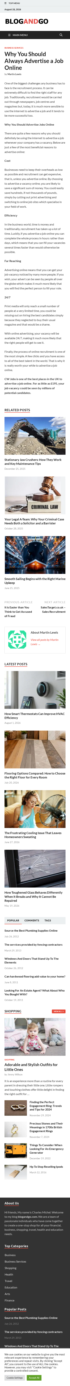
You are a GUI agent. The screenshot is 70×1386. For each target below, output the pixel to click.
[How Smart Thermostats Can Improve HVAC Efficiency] (35, 689)
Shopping (9, 1059)
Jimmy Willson (15, 1074)
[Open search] (61, 35)
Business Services (13, 48)
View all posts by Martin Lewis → (44, 642)
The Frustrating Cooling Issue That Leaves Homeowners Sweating (32, 835)
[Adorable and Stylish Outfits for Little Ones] (35, 1020)
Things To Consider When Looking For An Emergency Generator (47, 1148)
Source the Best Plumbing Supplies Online (31, 930)
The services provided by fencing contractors (33, 944)
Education (11, 1287)
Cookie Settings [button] (15, 1377)
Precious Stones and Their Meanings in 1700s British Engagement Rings (46, 1127)
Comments (31, 920)
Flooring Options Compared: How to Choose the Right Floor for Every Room (34, 775)
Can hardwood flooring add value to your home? (34, 976)
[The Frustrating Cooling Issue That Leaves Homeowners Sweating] (35, 808)
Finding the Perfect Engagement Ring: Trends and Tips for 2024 (46, 1105)
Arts (7, 1293)
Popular (13, 920)
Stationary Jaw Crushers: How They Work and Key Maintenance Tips (32, 462)
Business (10, 1255)
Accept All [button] (34, 1377)
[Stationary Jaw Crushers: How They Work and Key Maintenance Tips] (35, 437)
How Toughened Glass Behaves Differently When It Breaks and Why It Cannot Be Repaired (33, 896)
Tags (48, 920)
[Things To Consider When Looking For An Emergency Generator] (15, 1145)
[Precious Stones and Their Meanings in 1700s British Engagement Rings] (15, 1123)
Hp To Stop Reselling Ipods (46, 1166)
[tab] (13, 920)
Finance (9, 1300)
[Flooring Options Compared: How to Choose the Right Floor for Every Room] (35, 749)
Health (9, 1274)
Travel (8, 1281)
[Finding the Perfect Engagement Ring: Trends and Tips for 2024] (15, 1102)
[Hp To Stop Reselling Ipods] (15, 1167)
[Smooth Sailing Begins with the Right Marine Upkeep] (35, 556)
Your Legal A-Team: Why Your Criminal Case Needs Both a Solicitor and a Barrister (34, 521)
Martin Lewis (14, 74)
